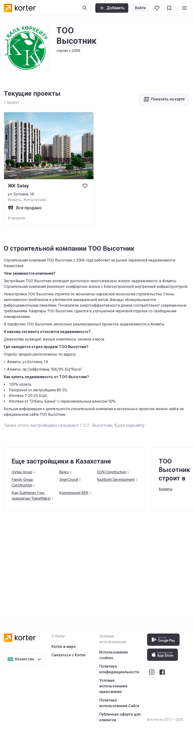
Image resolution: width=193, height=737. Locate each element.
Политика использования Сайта (119, 703)
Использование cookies (113, 655)
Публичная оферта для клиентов (120, 717)
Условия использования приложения (113, 686)
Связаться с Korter (69, 655)
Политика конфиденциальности (119, 669)
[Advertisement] (96, 563)
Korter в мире (64, 646)
